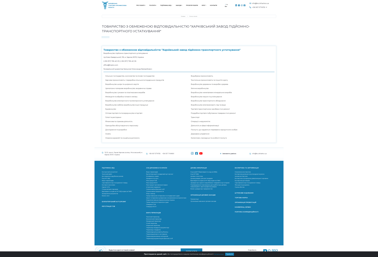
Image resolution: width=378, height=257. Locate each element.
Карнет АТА (106, 187)
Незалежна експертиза (243, 172)
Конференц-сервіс (152, 176)
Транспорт (195, 117)
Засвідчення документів (110, 193)
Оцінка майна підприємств (155, 191)
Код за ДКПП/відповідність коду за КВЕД (203, 172)
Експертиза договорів (242, 180)
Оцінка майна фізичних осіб (155, 189)
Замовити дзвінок (229, 153)
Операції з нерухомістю (200, 121)
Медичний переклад (153, 225)
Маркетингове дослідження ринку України (160, 200)
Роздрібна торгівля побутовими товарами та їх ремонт (213, 113)
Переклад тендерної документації (157, 227)
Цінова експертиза (241, 176)
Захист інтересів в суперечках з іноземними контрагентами (166, 198)
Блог (203, 5)
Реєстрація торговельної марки (157, 185)
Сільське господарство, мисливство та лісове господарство (130, 76)
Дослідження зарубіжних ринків (112, 176)
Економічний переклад (153, 219)
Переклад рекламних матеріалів (157, 236)
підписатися (191, 251)
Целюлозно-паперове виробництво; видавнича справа (128, 88)
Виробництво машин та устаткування (206, 97)
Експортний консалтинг (110, 172)
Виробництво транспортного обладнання (208, 101)
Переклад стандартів (153, 230)
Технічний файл (107, 174)
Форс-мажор (150, 193)
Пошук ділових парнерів (110, 189)
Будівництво (110, 109)
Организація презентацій (245, 202)
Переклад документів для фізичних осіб (159, 238)
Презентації (194, 199)
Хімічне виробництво (200, 88)
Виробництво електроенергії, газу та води (208, 105)
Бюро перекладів (107, 180)
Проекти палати (192, 5)
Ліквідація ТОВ (151, 204)
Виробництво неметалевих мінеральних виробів (211, 92)
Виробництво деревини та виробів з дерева (209, 84)
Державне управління (200, 134)
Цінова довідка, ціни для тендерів (201, 178)
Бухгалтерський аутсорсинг (114, 201)
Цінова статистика (196, 176)
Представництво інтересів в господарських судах (163, 195)
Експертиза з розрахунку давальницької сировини (251, 178)
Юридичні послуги (152, 178)
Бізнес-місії (105, 195)
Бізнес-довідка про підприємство (201, 189)
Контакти (213, 5)
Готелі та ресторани (113, 117)
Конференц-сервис (243, 207)
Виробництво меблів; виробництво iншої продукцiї (126, 105)
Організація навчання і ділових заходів (203, 201)
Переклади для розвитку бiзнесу (157, 232)
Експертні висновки (108, 185)
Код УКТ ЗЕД (106, 178)
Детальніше (219, 254)
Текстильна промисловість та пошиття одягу (209, 80)
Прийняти (229, 254)
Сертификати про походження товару (114, 183)
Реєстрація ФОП (152, 183)
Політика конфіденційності (246, 212)
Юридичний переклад (153, 221)
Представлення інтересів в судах (157, 202)
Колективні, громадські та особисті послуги (209, 138)
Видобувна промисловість (202, 76)
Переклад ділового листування (156, 234)
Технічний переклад (152, 217)
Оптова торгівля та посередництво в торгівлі (123, 113)
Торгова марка (241, 198)
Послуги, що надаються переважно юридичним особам (214, 130)
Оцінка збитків (239, 187)
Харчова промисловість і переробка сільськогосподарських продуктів (134, 80)
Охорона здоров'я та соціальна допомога (122, 138)
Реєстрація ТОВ (151, 180)
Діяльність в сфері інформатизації (205, 126)
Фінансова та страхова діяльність (118, 121)
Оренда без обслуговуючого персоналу (121, 126)
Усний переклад (151, 223)
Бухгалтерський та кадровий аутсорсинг (159, 174)
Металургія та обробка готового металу (121, 97)
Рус (226, 6)
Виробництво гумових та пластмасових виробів (125, 92)
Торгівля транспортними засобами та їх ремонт (210, 109)
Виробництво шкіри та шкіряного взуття (122, 84)
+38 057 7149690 (168, 153)
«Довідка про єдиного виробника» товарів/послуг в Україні (209, 183)
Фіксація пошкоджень (242, 185)
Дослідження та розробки (116, 130)
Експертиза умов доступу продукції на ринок (249, 174)
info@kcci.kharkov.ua (260, 3)
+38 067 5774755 (154, 153)
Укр (227, 4)
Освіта (108, 134)
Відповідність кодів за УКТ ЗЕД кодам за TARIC (117, 191)
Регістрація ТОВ (108, 206)
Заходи (178, 5)
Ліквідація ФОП (151, 206)
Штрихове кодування (153, 187)
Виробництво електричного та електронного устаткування (129, 101)
